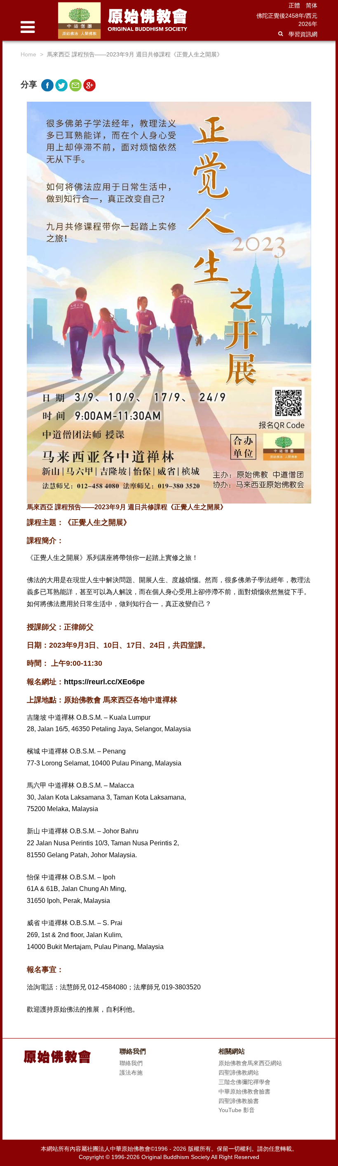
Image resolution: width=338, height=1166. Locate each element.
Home (28, 54)
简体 (311, 5)
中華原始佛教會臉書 (244, 1091)
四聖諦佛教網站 (238, 1072)
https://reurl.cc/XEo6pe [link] (104, 682)
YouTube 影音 (236, 1110)
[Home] (144, 20)
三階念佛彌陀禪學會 (244, 1082)
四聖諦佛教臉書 (238, 1101)
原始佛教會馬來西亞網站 (250, 1063)
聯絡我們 (131, 1063)
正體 (294, 5)
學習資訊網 (303, 34)
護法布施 (131, 1072)
